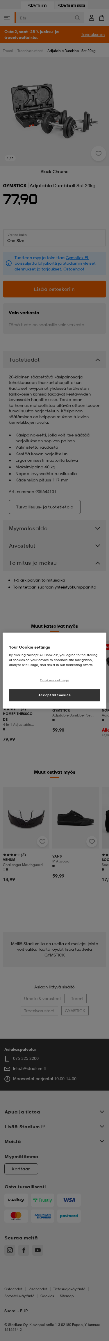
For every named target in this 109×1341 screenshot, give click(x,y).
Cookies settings (54, 680)
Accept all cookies (54, 695)
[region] (54, 670)
